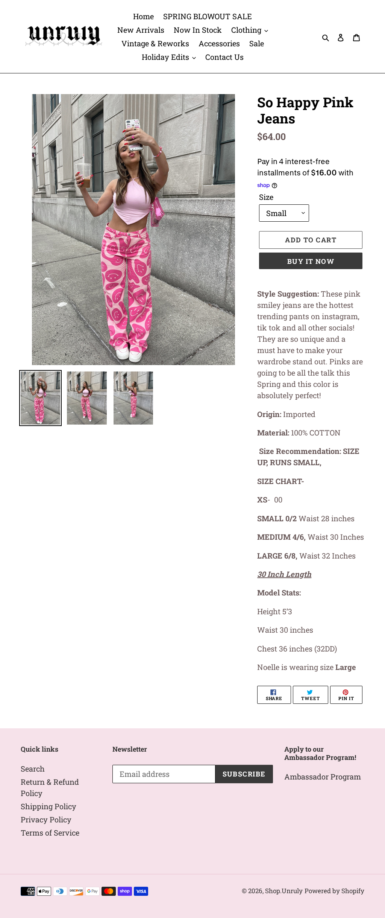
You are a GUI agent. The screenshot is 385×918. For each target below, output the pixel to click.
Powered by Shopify (334, 890)
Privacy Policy (46, 819)
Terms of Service (50, 832)
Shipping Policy (48, 806)
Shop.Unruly (284, 890)
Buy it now (310, 261)
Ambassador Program (322, 776)
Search (33, 768)
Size (266, 197)
